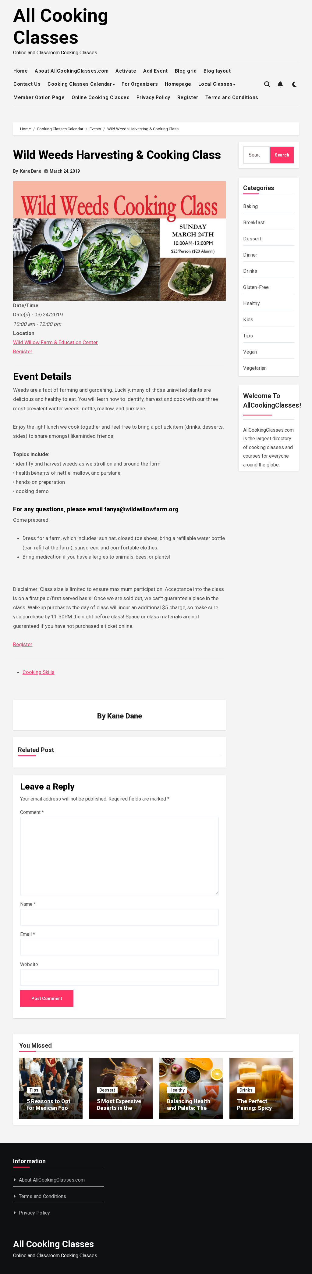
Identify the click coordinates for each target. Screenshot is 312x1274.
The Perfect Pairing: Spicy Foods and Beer (257, 1107)
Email (27, 934)
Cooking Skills (39, 672)
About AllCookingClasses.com (72, 71)
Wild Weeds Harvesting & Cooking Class (117, 155)
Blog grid (186, 71)
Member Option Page (39, 97)
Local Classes (215, 84)
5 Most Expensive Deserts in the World (119, 1107)
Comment (32, 812)
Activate (125, 71)
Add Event (155, 71)
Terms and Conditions (231, 97)
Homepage (178, 84)
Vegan (250, 352)
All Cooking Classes (60, 26)
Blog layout (217, 71)
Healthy (251, 303)
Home (20, 71)
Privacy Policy (153, 97)
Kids (248, 319)
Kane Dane (30, 171)
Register (187, 97)
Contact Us (27, 84)
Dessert (252, 239)
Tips (248, 336)
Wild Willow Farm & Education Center (55, 342)
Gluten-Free (256, 287)
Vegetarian (255, 368)
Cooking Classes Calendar (80, 84)
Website (29, 964)
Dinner (250, 255)
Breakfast (253, 222)
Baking (250, 206)
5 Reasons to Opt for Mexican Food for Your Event (49, 1107)
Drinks (250, 271)
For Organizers (140, 84)
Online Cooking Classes (100, 97)
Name (28, 904)
